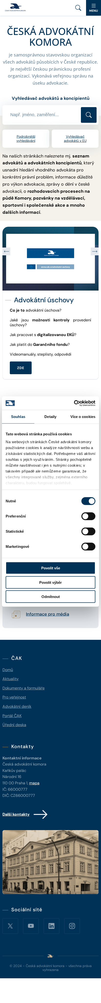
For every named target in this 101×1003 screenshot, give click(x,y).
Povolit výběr (50, 582)
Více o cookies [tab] (82, 417)
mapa (34, 783)
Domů (7, 669)
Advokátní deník (16, 706)
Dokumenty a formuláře (23, 688)
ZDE (21, 377)
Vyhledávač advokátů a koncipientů (50, 98)
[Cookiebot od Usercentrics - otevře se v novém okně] (73, 403)
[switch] (88, 516)
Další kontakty (16, 814)
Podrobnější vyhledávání (25, 138)
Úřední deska (14, 724)
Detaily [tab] (50, 417)
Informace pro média (47, 614)
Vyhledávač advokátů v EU (75, 138)
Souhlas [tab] (18, 417)
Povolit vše (50, 568)
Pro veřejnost (14, 697)
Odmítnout (50, 597)
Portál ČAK (12, 715)
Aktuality (10, 678)
